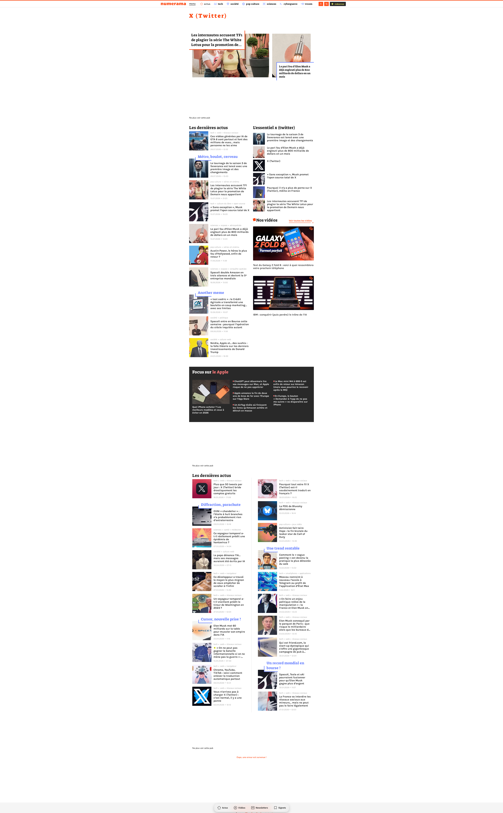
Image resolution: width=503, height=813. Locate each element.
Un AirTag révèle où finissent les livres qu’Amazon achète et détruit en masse (250, 407)
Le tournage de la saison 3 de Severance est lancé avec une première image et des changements (228, 168)
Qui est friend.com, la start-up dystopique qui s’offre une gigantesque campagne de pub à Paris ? (294, 647)
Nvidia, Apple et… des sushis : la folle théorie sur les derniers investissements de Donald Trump (229, 348)
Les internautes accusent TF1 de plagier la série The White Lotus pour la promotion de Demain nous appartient (216, 40)
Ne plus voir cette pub (199, 117)
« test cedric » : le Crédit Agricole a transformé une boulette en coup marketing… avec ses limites (228, 304)
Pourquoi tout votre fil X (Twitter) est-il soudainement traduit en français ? (295, 489)
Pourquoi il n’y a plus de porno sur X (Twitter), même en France (289, 189)
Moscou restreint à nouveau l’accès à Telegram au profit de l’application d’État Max (294, 581)
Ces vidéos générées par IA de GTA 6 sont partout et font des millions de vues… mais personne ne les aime (229, 141)
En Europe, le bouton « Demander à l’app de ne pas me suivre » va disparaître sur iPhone (290, 400)
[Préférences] (326, 4)
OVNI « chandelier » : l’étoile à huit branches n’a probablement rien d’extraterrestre (228, 516)
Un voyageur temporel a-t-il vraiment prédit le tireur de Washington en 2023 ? (229, 603)
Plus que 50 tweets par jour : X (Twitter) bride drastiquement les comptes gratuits (228, 489)
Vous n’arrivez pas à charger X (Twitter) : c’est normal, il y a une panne (228, 696)
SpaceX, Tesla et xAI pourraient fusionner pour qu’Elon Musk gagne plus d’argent (292, 679)
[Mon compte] (321, 4)
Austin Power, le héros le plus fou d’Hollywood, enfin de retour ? (228, 253)
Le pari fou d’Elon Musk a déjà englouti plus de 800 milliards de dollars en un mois (294, 71)
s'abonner (339, 4)
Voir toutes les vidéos (300, 220)
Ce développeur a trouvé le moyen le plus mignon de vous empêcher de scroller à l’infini (229, 581)
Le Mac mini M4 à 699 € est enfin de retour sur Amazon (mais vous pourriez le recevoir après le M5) (290, 385)
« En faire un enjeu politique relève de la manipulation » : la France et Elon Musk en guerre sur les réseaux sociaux (293, 603)
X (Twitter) (273, 161)
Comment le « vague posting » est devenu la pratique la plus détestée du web (295, 559)
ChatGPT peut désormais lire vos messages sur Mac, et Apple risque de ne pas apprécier (251, 384)
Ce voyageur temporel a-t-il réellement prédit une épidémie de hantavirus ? (229, 538)
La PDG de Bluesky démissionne (290, 508)
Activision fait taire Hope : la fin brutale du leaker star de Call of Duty (293, 532)
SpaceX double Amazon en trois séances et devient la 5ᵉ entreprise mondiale (228, 275)
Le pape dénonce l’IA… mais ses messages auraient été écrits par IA (229, 558)
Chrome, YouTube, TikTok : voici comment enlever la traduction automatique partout (228, 674)
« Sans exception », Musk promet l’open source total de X (229, 209)
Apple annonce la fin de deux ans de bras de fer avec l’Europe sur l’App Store (251, 396)
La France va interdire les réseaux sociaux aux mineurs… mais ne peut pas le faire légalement (295, 701)
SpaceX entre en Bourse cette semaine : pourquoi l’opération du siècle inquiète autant (229, 324)
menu (192, 3)
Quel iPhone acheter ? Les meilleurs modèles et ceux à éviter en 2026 (208, 410)
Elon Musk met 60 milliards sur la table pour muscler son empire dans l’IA (229, 630)
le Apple (220, 372)
